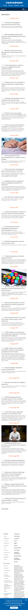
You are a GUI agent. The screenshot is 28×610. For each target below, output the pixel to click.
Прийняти (14, 607)
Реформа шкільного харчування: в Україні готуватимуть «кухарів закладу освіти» (13, 84)
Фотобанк (10, 5)
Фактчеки (6, 545)
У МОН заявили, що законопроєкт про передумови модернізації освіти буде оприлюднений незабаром (13, 334)
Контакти (6, 568)
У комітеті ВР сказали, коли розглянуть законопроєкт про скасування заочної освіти (13, 445)
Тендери (6, 578)
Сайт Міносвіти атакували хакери (14, 197)
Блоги (16, 545)
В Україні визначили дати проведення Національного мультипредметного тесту (10, 228)
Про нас (6, 565)
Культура (6, 554)
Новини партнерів (17, 553)
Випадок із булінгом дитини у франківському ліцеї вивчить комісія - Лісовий (12, 52)
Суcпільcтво (7, 552)
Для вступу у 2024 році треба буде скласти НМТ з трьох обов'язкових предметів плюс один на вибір (12, 474)
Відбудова (6, 538)
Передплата (7, 570)
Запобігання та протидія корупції (8, 581)
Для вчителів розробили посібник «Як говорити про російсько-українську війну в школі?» (13, 304)
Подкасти (17, 534)
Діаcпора (6, 557)
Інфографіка (17, 547)
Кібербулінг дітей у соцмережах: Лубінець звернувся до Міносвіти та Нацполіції (12, 182)
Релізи (16, 561)
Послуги (5, 5)
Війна (5, 536)
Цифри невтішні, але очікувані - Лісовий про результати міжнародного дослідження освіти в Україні (12, 350)
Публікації (17, 536)
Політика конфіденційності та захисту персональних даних (8, 587)
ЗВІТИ (5, 591)
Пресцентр (16, 5)
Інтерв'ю (16, 538)
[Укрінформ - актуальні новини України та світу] (14, 3)
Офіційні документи (17, 559)
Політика (6, 540)
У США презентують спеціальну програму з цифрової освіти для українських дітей (12, 67)
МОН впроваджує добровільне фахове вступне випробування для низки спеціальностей (13, 36)
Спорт (5, 559)
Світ (5, 547)
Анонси (22, 5)
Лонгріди (16, 550)
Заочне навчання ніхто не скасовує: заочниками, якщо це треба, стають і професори (13, 319)
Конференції (17, 556)
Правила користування (7, 575)
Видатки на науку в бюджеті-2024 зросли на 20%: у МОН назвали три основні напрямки (13, 486)
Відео (15, 543)
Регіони (6, 550)
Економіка (6, 543)
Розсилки (6, 597)
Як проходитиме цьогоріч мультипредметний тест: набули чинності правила (13, 157)
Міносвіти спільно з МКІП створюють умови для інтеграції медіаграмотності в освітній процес (13, 288)
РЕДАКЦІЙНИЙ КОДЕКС (7, 594)
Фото (15, 541)
